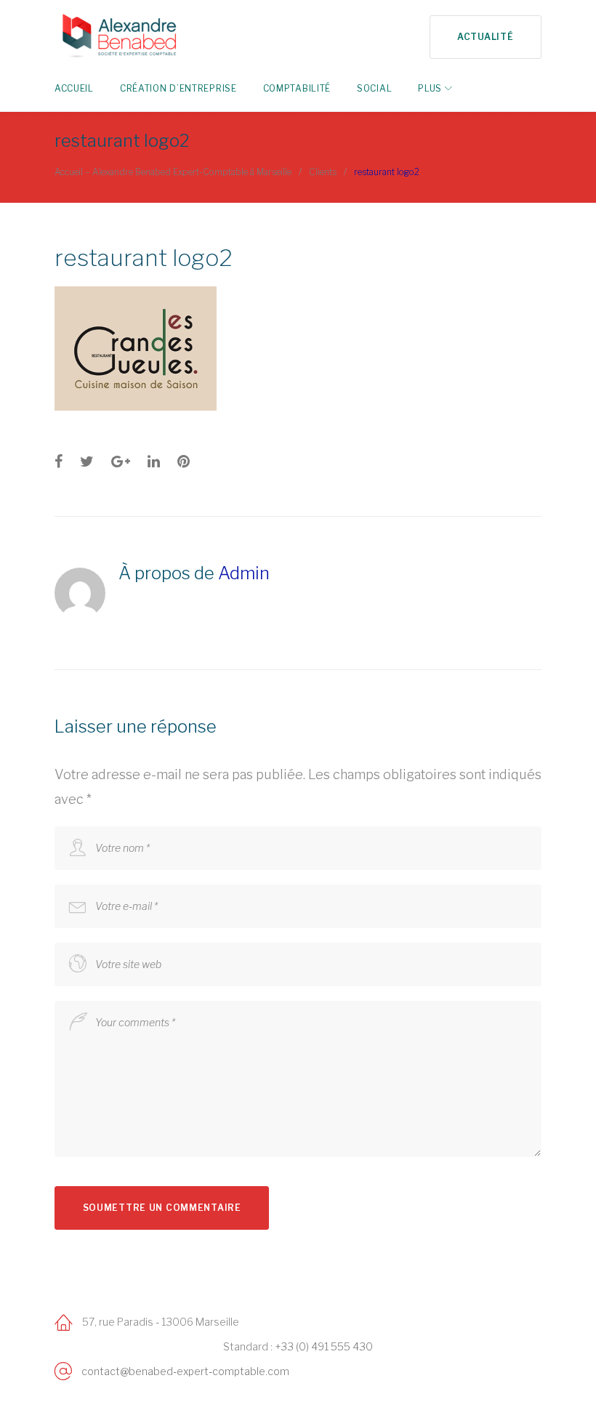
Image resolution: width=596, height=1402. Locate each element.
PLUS (430, 88)
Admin (244, 573)
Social (374, 88)
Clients (323, 171)
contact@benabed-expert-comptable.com (185, 1371)
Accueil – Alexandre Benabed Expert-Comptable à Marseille (173, 171)
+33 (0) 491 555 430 (324, 1346)
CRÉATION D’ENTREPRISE (178, 88)
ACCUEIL (74, 88)
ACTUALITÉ (485, 36)
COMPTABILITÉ (297, 88)
